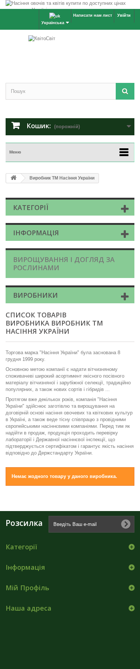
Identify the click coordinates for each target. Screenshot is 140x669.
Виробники (35, 295)
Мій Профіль (27, 587)
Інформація (36, 232)
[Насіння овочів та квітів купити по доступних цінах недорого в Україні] (70, 4)
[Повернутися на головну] (13, 178)
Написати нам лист (92, 15)
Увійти (124, 15)
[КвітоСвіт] (70, 49)
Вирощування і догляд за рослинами (64, 263)
